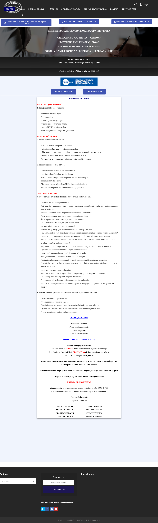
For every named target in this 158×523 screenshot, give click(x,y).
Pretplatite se (59, 489)
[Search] (18, 481)
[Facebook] (47, 509)
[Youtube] (56, 509)
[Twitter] (43, 509)
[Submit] (34, 481)
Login (146, 4)
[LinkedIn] (52, 509)
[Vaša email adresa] (58, 482)
